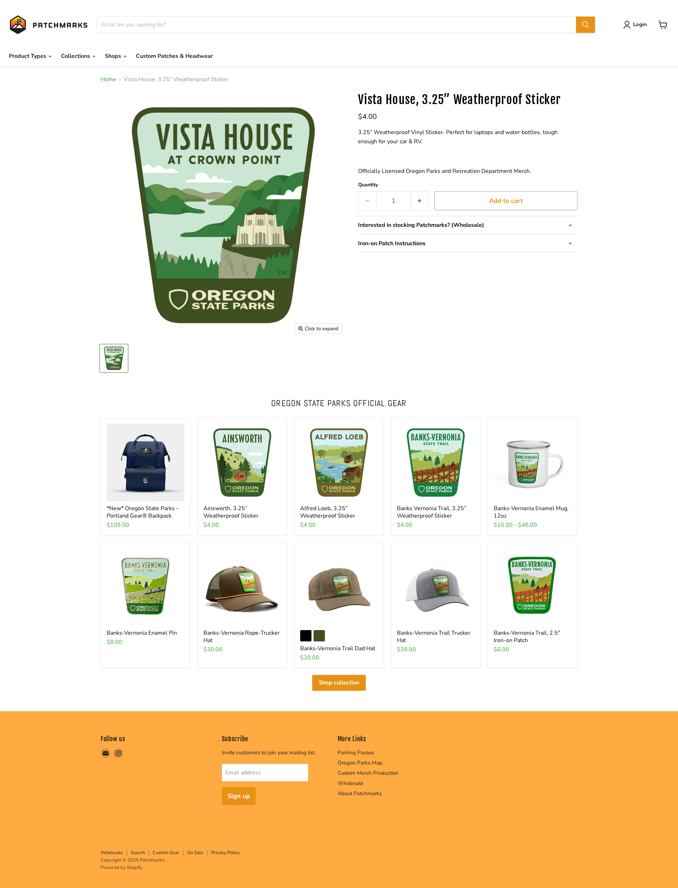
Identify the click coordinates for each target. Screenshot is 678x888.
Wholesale (350, 783)
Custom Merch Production (368, 773)
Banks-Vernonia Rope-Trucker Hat (241, 636)
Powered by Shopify (121, 867)
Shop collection (339, 683)
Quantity (368, 185)
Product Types (28, 56)
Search (138, 853)
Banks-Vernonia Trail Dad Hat (337, 648)
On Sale (195, 853)
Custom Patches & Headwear (174, 56)
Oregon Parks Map (360, 762)
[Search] (585, 25)
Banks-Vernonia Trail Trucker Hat (433, 636)
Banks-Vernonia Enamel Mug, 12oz (531, 512)
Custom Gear (166, 853)
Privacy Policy (225, 853)
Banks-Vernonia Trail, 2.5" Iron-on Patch (527, 636)
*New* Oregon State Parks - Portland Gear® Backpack (143, 512)
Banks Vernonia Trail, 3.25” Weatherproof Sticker (431, 512)
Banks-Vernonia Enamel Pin (142, 633)
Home (108, 79)
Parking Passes (356, 752)
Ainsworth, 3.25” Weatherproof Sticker (230, 512)
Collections (76, 56)
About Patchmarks (360, 793)
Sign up (238, 796)
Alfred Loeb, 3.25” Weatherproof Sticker (327, 512)
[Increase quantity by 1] (420, 201)
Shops (114, 56)
